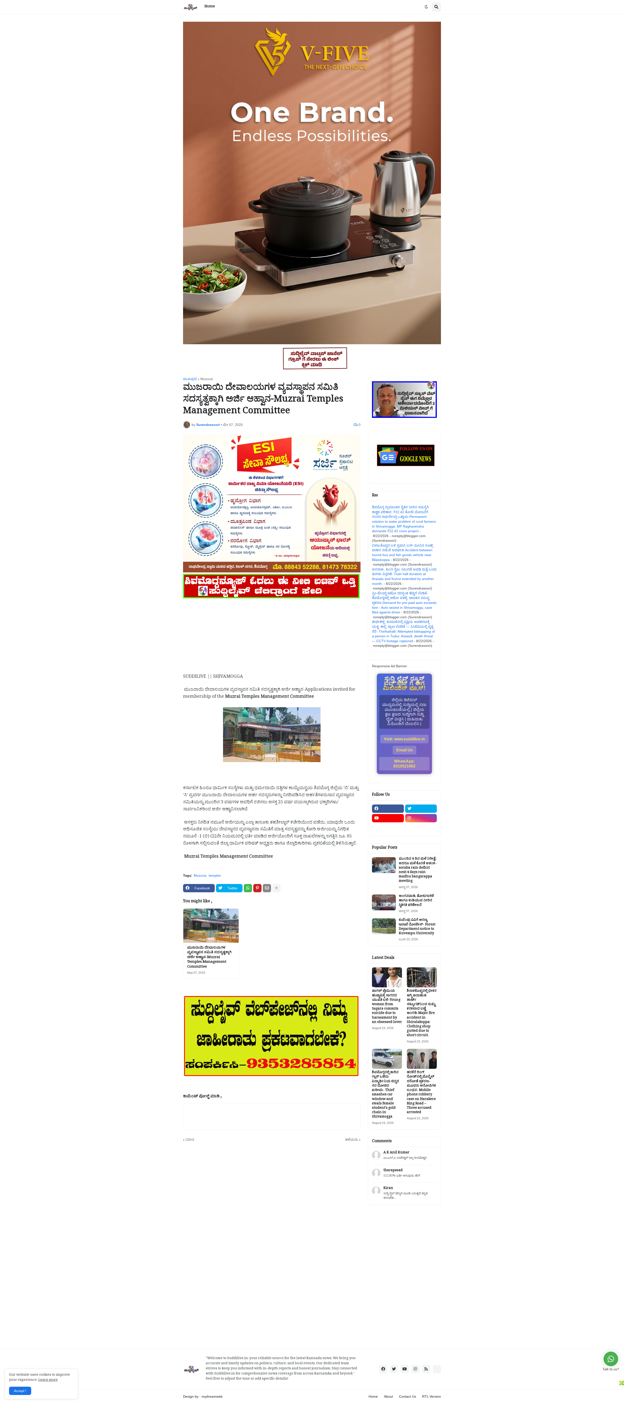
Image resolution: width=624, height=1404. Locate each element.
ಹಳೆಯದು (351, 1139)
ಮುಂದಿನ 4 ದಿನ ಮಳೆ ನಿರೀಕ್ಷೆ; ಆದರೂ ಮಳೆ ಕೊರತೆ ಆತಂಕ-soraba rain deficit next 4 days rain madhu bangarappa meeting (418, 870)
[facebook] (388, 809)
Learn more (48, 1380)
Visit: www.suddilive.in (404, 739)
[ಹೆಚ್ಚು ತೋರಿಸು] (276, 888)
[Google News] (437, 1369)
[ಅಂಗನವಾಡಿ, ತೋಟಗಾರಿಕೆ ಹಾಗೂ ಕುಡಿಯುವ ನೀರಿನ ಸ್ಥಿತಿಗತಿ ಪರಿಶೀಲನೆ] (384, 902)
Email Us (404, 750)
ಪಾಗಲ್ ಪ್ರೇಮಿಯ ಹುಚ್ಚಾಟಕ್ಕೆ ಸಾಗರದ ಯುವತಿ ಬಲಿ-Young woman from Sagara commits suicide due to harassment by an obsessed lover (387, 1007)
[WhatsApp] (248, 888)
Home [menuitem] (210, 7)
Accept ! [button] (20, 1391)
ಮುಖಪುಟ (190, 379)
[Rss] (388, 828)
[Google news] (421, 828)
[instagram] (421, 818)
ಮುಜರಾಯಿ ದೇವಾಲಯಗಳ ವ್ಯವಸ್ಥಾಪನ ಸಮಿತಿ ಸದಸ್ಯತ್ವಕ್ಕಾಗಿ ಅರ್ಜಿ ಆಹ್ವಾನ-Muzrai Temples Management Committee (209, 958)
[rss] (426, 1369)
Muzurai (206, 379)
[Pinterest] (257, 888)
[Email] (267, 888)
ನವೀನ (189, 1139)
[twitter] (421, 809)
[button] (426, 7)
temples (215, 875)
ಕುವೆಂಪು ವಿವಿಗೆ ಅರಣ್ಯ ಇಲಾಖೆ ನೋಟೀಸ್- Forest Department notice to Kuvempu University (417, 927)
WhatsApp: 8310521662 (404, 763)
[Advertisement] (272, 634)
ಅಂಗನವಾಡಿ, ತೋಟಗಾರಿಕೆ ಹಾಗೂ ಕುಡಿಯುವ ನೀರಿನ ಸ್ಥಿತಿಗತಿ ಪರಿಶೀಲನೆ (416, 901)
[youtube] (388, 818)
